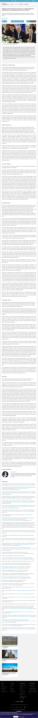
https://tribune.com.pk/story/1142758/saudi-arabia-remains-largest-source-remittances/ (17, 616)
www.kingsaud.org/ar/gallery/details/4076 (22, 590)
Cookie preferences (4, 691)
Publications (26, 4)
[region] (19, 715)
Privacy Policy (3, 688)
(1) (12, 51)
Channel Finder (12, 691)
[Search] (12, 1)
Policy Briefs (21, 4)
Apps (11, 686)
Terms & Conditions (4, 686)
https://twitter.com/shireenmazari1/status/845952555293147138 (12, 520)
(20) (14, 254)
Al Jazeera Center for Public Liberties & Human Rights (23, 697)
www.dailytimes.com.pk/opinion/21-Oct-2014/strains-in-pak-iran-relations (13, 553)
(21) (18, 257)
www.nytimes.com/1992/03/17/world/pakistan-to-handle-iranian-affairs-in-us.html (14, 571)
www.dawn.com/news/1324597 (9, 625)
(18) (24, 238)
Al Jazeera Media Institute (22, 688)
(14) (22, 183)
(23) (30, 267)
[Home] (5, 3)
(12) (22, 174)
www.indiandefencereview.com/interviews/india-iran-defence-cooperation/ (16, 539)
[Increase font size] (3, 21)
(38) (22, 386)
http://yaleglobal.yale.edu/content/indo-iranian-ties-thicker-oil (11, 564)
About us (12, 4)
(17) (16, 225)
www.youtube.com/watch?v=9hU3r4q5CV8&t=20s (26, 611)
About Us (2, 685)
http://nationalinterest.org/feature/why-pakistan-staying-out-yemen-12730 (18, 511)
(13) (33, 177)
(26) (22, 289)
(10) (14, 153)
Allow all (15, 716)
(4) (32, 92)
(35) (10, 370)
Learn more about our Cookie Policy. (28, 714)
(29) (16, 319)
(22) (7, 262)
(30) (14, 328)
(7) (35, 140)
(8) (5, 143)
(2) (26, 70)
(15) (14, 187)
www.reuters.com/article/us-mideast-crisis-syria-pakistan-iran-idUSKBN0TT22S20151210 (17, 531)
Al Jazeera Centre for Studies (23, 686)
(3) (12, 83)
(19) (12, 244)
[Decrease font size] (6, 21)
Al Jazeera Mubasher (32, 688)
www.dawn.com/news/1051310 (9, 584)
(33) (33, 347)
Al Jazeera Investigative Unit (32, 692)
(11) (9, 160)
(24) (5, 270)
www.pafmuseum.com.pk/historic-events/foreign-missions (23, 597)
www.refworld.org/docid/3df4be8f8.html (8, 581)
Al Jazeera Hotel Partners (22, 694)
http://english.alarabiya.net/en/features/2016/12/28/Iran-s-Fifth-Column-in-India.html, (15, 527)
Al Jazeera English (32, 685)
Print (22, 21)
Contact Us (12, 685)
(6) (8, 121)
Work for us (12, 688)
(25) (2, 288)
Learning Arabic (22, 690)
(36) (25, 372)
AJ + (29, 694)
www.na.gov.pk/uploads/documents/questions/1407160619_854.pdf (18, 608)
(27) (32, 292)
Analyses (16, 4)
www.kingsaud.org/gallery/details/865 (21, 593)
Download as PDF (15, 21)
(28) (22, 306)
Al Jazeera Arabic (31, 686)
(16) (30, 213)
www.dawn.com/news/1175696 (28, 514)
